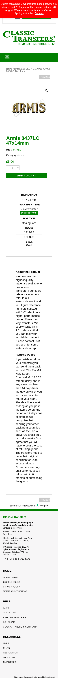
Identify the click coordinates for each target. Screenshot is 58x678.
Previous (45, 77)
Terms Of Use (10, 577)
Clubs (6, 648)
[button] (46, 90)
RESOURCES (12, 636)
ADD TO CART (26, 175)
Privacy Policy (11, 587)
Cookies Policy (11, 582)
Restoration (10, 653)
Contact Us (9, 613)
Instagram (9, 622)
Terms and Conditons (15, 591)
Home (9, 69)
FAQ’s (6, 608)
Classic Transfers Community (20, 627)
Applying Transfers (14, 617)
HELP (7, 601)
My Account (9, 657)
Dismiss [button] (39, 13)
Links (6, 643)
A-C (33, 69)
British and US (21, 69)
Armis (40, 69)
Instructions (29, 213)
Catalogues (10, 662)
